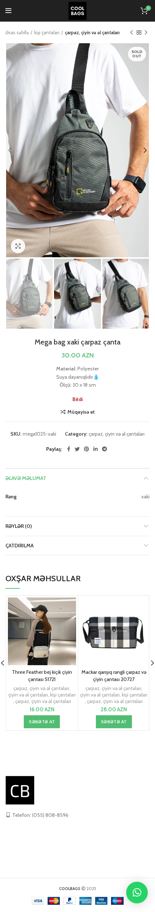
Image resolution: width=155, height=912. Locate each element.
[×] (137, 892)
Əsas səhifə (17, 32)
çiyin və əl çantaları (28, 694)
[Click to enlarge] (18, 246)
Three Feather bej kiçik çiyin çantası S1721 (42, 675)
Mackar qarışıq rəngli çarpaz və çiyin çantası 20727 (113, 675)
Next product (146, 32)
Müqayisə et (81, 411)
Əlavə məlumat (25, 478)
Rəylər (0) (18, 526)
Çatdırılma (19, 545)
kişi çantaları (46, 32)
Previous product (131, 32)
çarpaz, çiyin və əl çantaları (92, 32)
